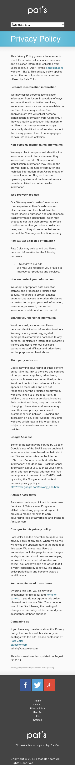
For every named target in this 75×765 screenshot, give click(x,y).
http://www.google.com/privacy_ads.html (35, 486)
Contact (37, 704)
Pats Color (17, 640)
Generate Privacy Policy (43, 668)
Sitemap (37, 720)
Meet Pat (37, 712)
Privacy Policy (37, 708)
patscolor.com (54, 67)
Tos (37, 716)
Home (37, 700)
